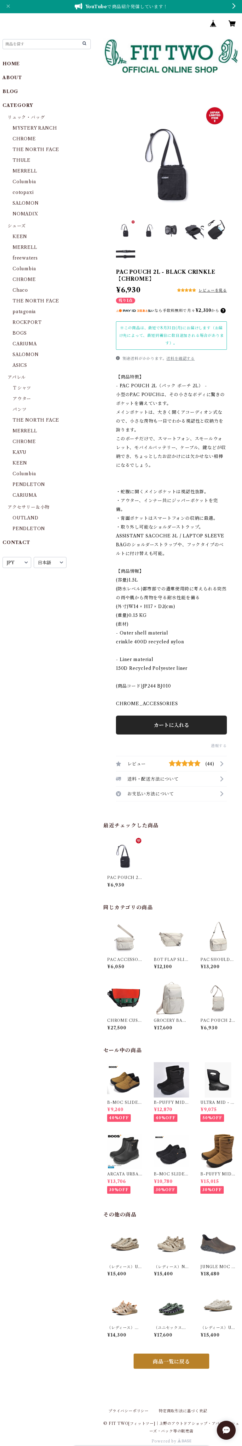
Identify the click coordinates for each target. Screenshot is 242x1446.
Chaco (20, 290)
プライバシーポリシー (128, 1410)
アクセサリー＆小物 (28, 507)
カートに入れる (171, 725)
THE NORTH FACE (36, 149)
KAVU (19, 452)
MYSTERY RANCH (35, 128)
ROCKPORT (27, 322)
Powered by (165, 1441)
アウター (22, 398)
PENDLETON (29, 484)
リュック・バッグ (26, 117)
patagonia (24, 311)
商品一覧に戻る (171, 1361)
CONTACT (16, 542)
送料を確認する (180, 358)
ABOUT (12, 77)
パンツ (19, 409)
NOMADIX (25, 214)
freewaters (25, 258)
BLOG (10, 91)
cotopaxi (23, 192)
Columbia (24, 181)
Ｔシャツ (22, 388)
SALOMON (26, 203)
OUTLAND (25, 518)
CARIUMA (25, 344)
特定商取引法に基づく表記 (183, 1410)
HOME (11, 64)
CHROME (24, 139)
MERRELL (25, 171)
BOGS (20, 333)
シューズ (17, 226)
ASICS (20, 365)
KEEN (20, 236)
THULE (22, 160)
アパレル (17, 377)
